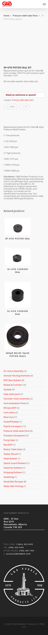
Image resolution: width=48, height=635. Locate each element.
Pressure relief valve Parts (25, 15)
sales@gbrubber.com (18, 554)
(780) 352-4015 (16, 547)
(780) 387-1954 (26, 551)
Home (6, 15)
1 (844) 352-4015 (24, 544)
